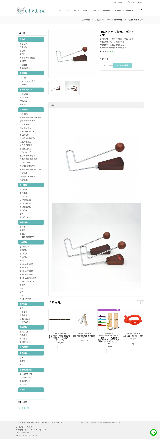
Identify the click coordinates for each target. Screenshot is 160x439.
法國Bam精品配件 (27, 274)
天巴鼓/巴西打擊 (26, 145)
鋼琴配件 (23, 234)
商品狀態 (103, 52)
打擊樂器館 (86, 20)
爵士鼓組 (23, 189)
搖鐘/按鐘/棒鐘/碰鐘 (27, 121)
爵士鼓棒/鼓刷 (25, 203)
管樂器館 (23, 304)
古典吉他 (23, 47)
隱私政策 (93, 422)
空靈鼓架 (23, 85)
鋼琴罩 (22, 230)
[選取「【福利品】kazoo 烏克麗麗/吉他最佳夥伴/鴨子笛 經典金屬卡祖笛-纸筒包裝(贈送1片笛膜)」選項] (108, 353)
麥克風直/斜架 (25, 378)
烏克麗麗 (23, 65)
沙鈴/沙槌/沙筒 (25, 152)
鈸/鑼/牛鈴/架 (25, 163)
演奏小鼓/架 (24, 196)
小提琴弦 (23, 250)
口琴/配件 (23, 312)
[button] (59, 349)
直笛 (21, 308)
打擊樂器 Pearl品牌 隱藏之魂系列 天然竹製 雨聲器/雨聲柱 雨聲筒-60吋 (59, 340)
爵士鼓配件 (24, 217)
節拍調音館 (24, 347)
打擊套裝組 (24, 114)
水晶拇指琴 (24, 97)
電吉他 (22, 51)
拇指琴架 (23, 104)
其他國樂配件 (25, 342)
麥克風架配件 (25, 381)
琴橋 (21, 295)
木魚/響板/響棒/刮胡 (27, 156)
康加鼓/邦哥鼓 (25, 142)
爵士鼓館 (23, 185)
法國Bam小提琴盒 (27, 264)
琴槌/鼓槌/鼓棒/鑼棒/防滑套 (30, 170)
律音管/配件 (24, 124)
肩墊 (21, 288)
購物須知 (101, 422)
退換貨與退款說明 (113, 422)
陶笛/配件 (23, 339)
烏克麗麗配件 (25, 68)
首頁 (77, 20)
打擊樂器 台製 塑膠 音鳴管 (133, 338)
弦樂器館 (23, 242)
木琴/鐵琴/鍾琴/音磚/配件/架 (30, 117)
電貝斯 (22, 54)
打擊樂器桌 (24, 180)
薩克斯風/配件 (25, 319)
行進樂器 (23, 173)
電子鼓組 (23, 193)
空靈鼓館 (23, 73)
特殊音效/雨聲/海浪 (102, 20)
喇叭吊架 (23, 385)
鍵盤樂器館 (24, 222)
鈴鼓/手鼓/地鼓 (25, 128)
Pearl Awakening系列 (27, 81)
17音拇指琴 (24, 94)
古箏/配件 (23, 335)
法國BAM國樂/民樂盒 (28, 278)
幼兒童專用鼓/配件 (27, 131)
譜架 (21, 358)
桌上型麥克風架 (26, 374)
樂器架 (22, 361)
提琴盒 (22, 285)
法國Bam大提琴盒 (27, 271)
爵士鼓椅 (23, 210)
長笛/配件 (23, 315)
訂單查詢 (84, 422)
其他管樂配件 (25, 322)
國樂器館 (23, 327)
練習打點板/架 (25, 200)
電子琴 (22, 227)
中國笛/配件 (24, 332)
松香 (21, 292)
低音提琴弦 (24, 261)
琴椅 (21, 365)
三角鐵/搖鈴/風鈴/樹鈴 (28, 159)
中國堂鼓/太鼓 (25, 149)
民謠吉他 (23, 44)
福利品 (22, 390)
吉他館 (22, 39)
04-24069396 (24, 432)
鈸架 (21, 214)
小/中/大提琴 (24, 247)
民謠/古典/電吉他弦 (27, 58)
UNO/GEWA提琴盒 (27, 281)
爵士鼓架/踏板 (25, 207)
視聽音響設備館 (26, 370)
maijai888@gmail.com (30, 435)
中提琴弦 (23, 254)
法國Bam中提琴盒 (27, 268)
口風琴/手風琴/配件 (27, 237)
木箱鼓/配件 (24, 135)
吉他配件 (23, 61)
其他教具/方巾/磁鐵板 (28, 177)
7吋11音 (23, 78)
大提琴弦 (23, 257)
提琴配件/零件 (25, 299)
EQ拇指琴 (23, 101)
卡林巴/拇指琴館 (26, 90)
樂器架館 (23, 353)
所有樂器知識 (23, 408)
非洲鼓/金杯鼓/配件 (27, 138)
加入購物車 (124, 65)
